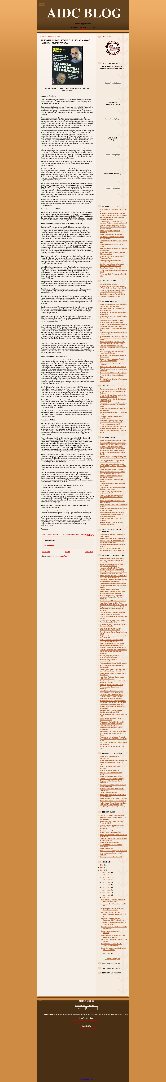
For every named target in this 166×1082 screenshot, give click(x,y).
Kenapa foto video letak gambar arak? (113, 367)
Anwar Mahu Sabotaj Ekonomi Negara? (113, 760)
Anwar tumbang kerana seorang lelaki (113, 426)
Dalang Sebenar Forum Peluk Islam (112, 815)
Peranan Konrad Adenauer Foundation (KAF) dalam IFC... (112, 919)
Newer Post (46, 552)
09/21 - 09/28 (106, 892)
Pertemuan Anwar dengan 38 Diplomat (113, 538)
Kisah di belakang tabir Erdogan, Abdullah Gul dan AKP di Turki (111, 629)
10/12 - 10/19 (106, 887)
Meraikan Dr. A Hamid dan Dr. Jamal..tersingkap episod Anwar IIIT (112, 549)
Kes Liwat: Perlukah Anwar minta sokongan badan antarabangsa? (111, 421)
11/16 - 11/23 (106, 877)
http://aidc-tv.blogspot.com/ (86, 1028)
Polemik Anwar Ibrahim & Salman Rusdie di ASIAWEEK (111, 523)
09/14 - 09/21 (106, 895)
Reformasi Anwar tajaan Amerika (111, 320)
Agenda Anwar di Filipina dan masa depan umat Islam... (113, 936)
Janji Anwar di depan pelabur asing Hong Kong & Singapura (112, 352)
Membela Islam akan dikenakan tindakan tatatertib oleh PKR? (111, 711)
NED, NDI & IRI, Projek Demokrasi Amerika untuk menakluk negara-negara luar (111, 727)
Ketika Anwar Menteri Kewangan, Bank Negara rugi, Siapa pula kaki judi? (113, 803)
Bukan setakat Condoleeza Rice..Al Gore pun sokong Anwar (112, 360)
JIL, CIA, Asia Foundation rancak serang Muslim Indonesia (111, 656)
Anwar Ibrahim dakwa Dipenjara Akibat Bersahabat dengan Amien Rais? (113, 325)
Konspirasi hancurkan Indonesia (111, 698)
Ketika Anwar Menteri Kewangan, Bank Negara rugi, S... (112, 909)
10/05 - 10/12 (106, 890)
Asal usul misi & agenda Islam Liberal (113, 647)
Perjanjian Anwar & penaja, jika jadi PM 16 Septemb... (113, 949)
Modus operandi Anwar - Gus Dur (111, 469)
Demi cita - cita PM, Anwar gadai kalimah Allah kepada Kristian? (111, 831)
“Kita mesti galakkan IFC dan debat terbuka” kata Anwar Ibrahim (112, 461)
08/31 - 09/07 (106, 953)
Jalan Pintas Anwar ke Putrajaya (111, 268)
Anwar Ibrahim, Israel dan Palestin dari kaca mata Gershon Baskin (113, 576)
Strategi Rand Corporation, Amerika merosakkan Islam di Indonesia (112, 670)
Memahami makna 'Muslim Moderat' (112, 512)
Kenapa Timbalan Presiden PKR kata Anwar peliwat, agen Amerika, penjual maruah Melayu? (113, 226)
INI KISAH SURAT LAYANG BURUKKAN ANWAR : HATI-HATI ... (113, 914)
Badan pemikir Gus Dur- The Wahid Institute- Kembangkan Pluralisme (112, 644)
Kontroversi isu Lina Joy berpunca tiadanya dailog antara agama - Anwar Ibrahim (113, 465)
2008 (102, 870)
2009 (102, 867)
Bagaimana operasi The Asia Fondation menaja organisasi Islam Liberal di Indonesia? (113, 608)
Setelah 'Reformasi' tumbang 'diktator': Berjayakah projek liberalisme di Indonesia (113, 651)
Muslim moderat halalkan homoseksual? (108, 660)
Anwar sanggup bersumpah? (110, 424)
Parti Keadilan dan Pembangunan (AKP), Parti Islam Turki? (111, 640)
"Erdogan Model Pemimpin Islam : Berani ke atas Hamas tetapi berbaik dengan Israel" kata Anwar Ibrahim (112, 448)
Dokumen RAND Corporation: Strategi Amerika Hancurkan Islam (113, 621)
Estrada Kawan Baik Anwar (109, 589)
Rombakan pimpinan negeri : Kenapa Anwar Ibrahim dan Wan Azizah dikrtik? (113, 214)
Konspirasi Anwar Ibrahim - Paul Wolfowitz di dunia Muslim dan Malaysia (113, 604)
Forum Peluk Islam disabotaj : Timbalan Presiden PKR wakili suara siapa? (113, 572)
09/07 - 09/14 (106, 897)
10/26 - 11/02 (106, 882)
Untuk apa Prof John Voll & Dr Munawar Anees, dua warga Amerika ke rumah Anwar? (113, 337)
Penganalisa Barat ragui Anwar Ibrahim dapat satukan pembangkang (113, 580)
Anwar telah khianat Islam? (109, 842)
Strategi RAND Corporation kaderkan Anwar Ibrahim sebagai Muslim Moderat (113, 457)
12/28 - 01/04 (106, 872)
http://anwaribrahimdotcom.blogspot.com (86, 1020)
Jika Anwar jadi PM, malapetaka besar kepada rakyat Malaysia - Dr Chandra (113, 701)
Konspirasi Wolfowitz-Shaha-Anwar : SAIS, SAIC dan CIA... (112, 677)
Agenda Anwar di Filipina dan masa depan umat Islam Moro (112, 541)
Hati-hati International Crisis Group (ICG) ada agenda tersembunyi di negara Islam (112, 560)
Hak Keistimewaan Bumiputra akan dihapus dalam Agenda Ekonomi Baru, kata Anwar (113, 706)
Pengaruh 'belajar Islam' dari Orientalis (113, 663)
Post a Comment (49, 545)
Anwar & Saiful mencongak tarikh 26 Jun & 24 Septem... (114, 923)
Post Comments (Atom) (60, 556)
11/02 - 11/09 (106, 880)
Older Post (89, 552)
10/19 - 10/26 (106, 885)
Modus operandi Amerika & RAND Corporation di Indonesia (111, 565)
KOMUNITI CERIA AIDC (86, 1079)
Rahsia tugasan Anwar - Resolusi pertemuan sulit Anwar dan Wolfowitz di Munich (113, 347)
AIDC (83, 29)
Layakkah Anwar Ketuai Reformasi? (112, 807)
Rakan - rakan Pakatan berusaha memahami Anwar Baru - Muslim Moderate (111, 496)
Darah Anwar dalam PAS (108, 792)
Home (67, 552)
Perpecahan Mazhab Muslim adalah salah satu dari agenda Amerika (112, 722)
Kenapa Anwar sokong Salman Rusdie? (113, 851)
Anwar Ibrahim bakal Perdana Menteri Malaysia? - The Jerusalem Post (113, 291)
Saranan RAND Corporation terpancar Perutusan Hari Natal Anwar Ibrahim (113, 443)
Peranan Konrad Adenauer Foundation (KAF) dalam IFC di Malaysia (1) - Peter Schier (113, 738)
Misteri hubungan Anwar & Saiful (111, 428)
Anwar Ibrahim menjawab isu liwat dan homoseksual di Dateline (113, 396)
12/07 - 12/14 (106, 874)
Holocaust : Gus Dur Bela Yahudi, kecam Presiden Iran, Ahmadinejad (112, 568)
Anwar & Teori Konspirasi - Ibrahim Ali (113, 801)
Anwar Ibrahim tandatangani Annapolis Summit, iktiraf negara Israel (113, 305)
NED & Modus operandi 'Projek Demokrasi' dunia (110, 719)
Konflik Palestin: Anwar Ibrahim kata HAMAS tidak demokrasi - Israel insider (113, 287)
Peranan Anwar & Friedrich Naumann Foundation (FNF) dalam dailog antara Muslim (113, 585)
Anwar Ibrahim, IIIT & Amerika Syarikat (113, 798)
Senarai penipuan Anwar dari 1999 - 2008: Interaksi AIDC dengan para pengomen (112, 826)
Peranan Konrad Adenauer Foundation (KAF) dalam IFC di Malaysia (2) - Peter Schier (113, 733)
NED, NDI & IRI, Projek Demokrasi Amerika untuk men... (113, 900)
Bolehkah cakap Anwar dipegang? (111, 779)
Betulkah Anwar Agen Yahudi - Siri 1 (112, 294)
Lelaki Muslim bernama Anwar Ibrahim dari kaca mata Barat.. (113, 488)
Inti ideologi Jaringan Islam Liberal (111, 685)
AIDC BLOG (84, 12)
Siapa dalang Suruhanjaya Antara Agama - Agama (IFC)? (111, 515)
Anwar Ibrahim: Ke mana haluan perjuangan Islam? (111, 492)
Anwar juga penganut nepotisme (111, 234)
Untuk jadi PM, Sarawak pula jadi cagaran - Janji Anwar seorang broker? (113, 222)
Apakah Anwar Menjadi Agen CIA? (112, 322)
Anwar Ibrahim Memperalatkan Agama (113, 440)
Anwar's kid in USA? (107, 848)
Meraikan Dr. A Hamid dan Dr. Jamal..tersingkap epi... (111, 944)
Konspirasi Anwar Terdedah (109, 770)
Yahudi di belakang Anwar (109, 284)
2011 (102, 865)
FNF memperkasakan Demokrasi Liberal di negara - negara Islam (111, 695)
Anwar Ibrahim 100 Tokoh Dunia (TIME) (113, 373)
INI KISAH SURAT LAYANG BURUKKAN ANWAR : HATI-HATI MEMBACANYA (66, 41)
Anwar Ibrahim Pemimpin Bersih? (111, 776)
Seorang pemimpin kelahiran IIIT (111, 857)
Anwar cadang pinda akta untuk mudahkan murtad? (111, 476)
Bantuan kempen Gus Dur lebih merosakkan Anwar (110, 261)
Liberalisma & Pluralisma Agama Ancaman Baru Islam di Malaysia (111, 691)
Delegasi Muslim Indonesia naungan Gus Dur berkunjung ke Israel (112, 613)
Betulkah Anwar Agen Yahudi (110, 296)
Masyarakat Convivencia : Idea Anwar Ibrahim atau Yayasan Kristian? (113, 592)
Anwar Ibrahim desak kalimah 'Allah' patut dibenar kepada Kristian (112, 472)
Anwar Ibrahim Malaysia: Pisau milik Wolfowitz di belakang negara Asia (112, 342)
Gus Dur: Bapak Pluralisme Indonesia (113, 601)
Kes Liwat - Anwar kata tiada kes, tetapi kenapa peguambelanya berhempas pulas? (113, 404)
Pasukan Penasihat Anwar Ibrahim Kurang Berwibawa (112, 218)
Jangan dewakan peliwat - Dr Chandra (113, 389)
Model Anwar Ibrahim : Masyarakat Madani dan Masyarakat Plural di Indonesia (112, 596)
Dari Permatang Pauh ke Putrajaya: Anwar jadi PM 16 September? (112, 265)
